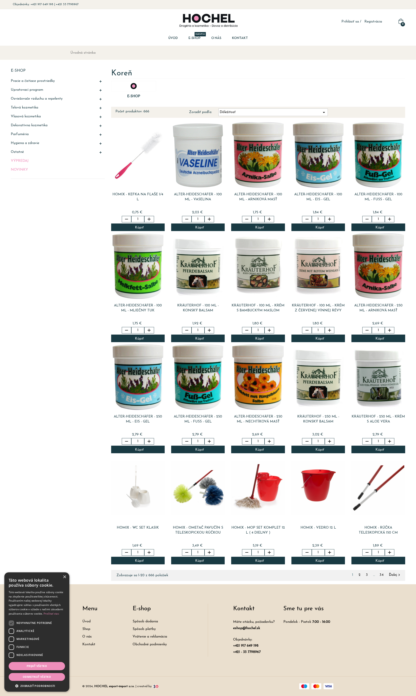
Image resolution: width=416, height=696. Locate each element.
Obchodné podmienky (150, 644)
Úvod (86, 621)
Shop (86, 629)
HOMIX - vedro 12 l (318, 527)
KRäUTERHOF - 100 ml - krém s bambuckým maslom (258, 308)
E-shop (18, 71)
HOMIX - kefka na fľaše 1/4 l (137, 197)
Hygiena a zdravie (25, 143)
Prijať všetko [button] (37, 666)
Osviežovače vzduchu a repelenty (37, 98)
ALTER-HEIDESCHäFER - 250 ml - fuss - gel (198, 419)
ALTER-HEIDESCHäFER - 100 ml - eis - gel (318, 197)
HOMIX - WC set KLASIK (138, 527)
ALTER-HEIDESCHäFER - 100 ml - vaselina (198, 197)
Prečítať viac (51, 613)
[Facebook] (395, 4)
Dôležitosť (273, 112)
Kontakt (88, 644)
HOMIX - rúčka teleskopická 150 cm (378, 530)
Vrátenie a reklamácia (150, 636)
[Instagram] (401, 4)
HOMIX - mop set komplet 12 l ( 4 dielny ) (258, 530)
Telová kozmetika (24, 107)
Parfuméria (20, 134)
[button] (37, 685)
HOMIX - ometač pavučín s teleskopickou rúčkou (198, 530)
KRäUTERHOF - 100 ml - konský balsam (198, 308)
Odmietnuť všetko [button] (37, 677)
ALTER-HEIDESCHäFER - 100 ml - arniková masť (258, 197)
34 (382, 575)
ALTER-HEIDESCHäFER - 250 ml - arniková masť (378, 308)
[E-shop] (133, 86)
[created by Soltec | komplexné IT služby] (156, 686)
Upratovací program (27, 90)
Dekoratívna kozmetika (29, 125)
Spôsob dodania (145, 621)
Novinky (19, 170)
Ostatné (17, 152)
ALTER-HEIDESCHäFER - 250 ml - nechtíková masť (258, 419)
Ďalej (395, 575)
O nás (87, 636)
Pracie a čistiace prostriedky (33, 81)
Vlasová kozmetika (26, 116)
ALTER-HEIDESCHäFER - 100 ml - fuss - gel (378, 197)
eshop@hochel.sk (246, 628)
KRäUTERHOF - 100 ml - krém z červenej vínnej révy (318, 308)
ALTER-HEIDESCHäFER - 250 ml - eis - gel (138, 419)
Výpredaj (20, 161)
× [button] (64, 577)
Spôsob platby (144, 629)
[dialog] (36, 632)
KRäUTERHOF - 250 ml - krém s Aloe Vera (378, 419)
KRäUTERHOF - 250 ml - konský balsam (318, 419)
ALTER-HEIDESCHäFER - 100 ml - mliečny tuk (138, 308)
